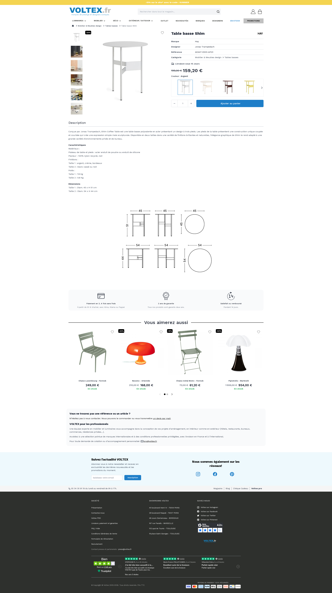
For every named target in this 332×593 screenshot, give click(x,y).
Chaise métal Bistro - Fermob (189, 381)
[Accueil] (73, 26)
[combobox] (179, 12)
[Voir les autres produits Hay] (260, 33)
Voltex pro (256, 488)
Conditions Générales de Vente (104, 534)
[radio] (185, 88)
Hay (197, 41)
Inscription (132, 477)
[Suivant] (172, 394)
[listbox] (76, 72)
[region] (76, 72)
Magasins (217, 488)
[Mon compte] (252, 11)
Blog (228, 488)
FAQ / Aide (95, 528)
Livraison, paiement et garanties (104, 523)
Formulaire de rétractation (102, 539)
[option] (76, 37)
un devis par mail (162, 418)
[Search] (218, 12)
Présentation (96, 508)
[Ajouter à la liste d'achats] (112, 332)
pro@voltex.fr (150, 441)
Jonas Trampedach (204, 47)
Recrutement (96, 544)
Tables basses (111, 26)
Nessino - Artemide (141, 381)
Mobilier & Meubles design (90, 26)
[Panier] (259, 11)
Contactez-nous (98, 513)
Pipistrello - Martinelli (239, 381)
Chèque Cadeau (240, 488)
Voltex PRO (96, 518)
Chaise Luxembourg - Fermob (92, 381)
